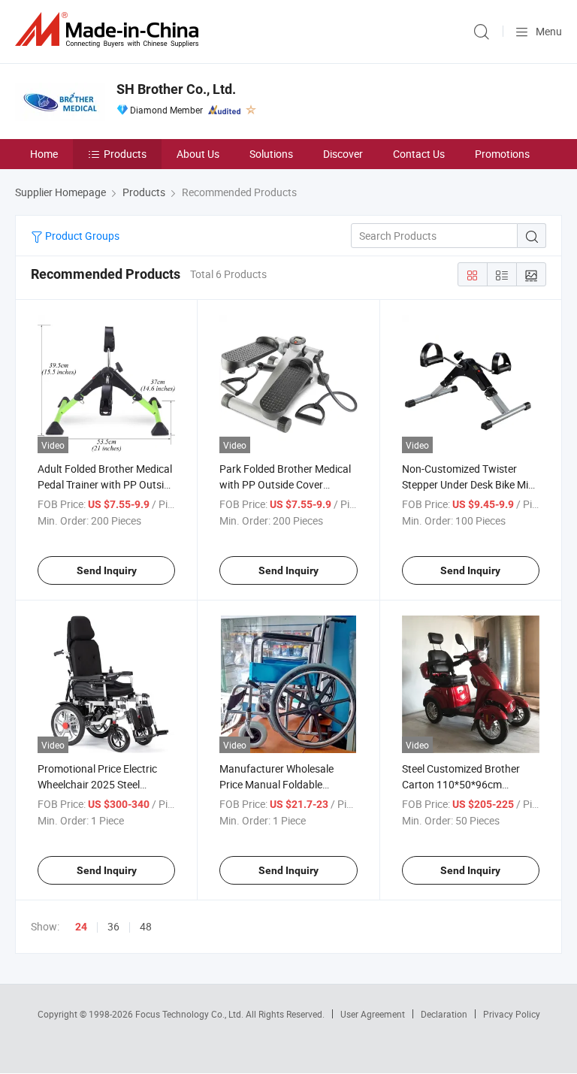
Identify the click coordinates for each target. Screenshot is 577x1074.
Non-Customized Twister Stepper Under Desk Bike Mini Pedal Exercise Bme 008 (469, 484)
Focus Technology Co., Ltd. (190, 1014)
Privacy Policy (511, 1014)
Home (44, 154)
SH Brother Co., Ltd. (176, 89)
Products (125, 154)
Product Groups (81, 235)
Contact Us (419, 154)
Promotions (502, 154)
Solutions (271, 154)
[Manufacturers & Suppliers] (109, 29)
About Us (198, 154)
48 (146, 926)
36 (113, 926)
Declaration (444, 1014)
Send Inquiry (107, 570)
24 (81, 927)
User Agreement (372, 1014)
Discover (343, 154)
